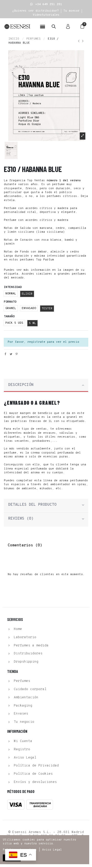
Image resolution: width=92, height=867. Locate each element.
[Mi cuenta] (68, 26)
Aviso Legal (52, 850)
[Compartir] (5, 354)
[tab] (46, 385)
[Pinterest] (17, 354)
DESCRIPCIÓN (20, 385)
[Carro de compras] (82, 26)
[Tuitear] (11, 354)
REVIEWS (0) (20, 518)
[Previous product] (80, 41)
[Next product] (83, 41)
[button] (46, 4)
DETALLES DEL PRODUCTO (32, 504)
